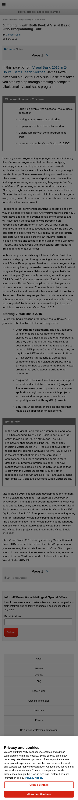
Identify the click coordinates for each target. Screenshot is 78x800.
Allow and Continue (39, 794)
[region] (39, 768)
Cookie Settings (39, 784)
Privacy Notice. (34, 777)
